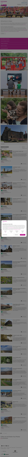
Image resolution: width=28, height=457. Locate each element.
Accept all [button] (22, 234)
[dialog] (14, 228)
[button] (5, 234)
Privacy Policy (18, 229)
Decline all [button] (16, 234)
